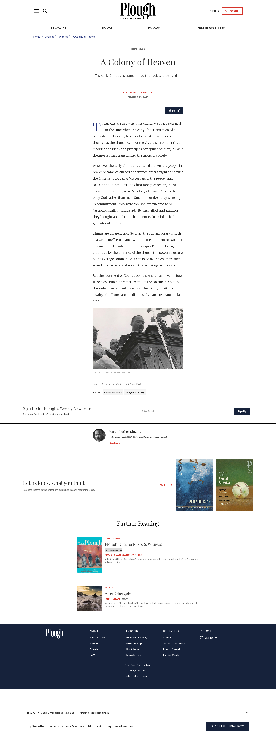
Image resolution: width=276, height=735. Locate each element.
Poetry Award (171, 649)
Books (107, 27)
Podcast (155, 27)
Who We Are (97, 637)
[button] (36, 11)
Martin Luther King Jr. (138, 92)
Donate (94, 649)
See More (114, 443)
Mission (94, 643)
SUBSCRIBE (232, 10)
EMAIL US (165, 485)
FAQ (92, 655)
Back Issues (133, 649)
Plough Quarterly (136, 637)
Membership (134, 643)
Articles (49, 36)
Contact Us (170, 637)
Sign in (105, 712)
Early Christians (113, 392)
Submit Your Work (174, 643)
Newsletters (133, 655)
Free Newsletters (211, 27)
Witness (63, 36)
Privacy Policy (132, 676)
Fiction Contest (172, 655)
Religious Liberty (135, 392)
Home (36, 36)
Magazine (58, 27)
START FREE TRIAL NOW (227, 726)
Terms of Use (144, 676)
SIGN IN (214, 11)
